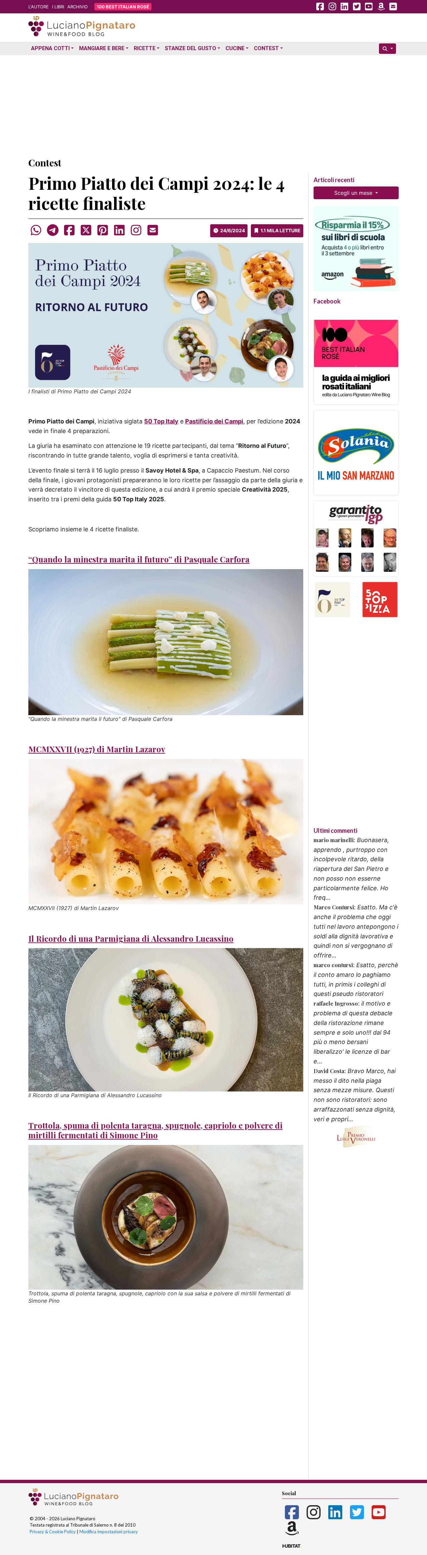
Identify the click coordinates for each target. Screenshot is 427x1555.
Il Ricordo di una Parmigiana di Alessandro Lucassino (131, 938)
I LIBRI (58, 6)
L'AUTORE (38, 6)
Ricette (144, 48)
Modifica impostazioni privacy (108, 1531)
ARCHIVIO (77, 6)
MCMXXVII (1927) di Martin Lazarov (96, 749)
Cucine (235, 48)
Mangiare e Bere (101, 48)
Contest (266, 48)
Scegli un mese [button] (354, 192)
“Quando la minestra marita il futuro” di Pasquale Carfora (139, 559)
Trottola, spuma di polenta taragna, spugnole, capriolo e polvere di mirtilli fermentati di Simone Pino (155, 1130)
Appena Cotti (50, 48)
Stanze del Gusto (190, 48)
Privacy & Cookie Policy (53, 1531)
